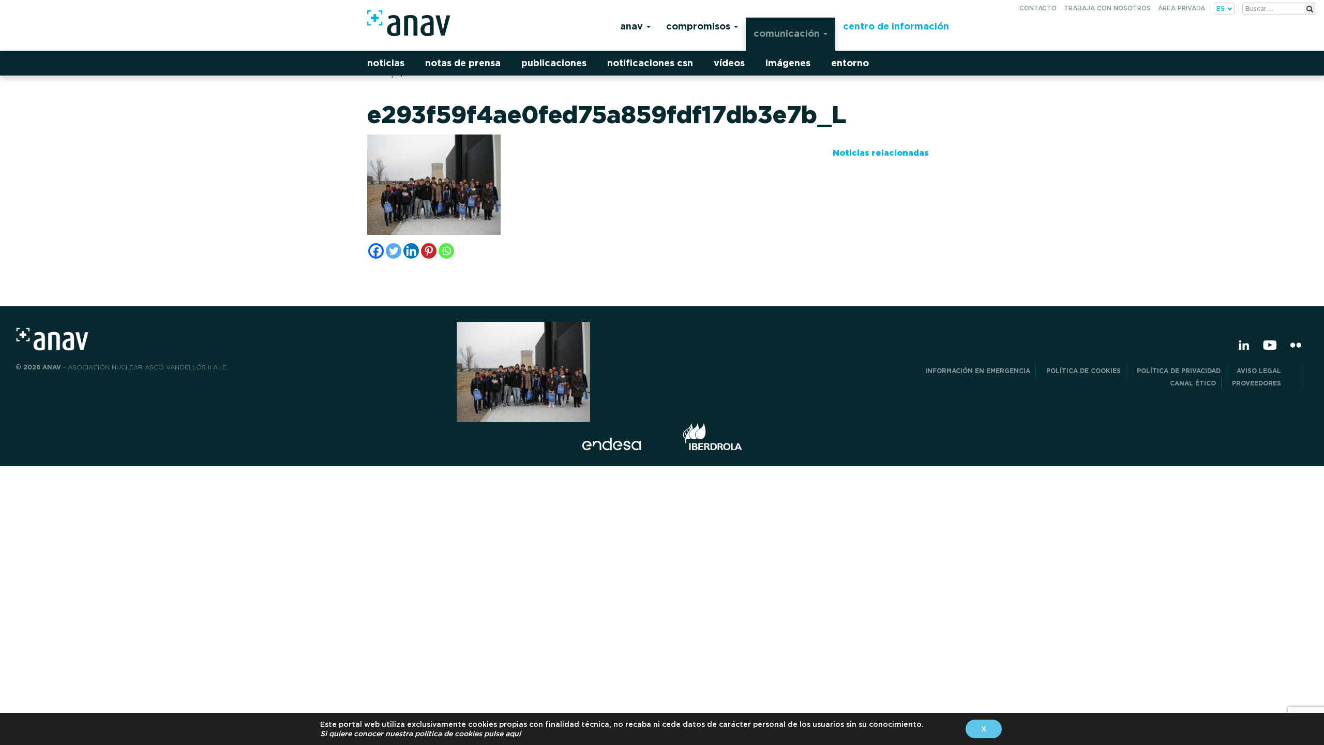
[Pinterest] (429, 251)
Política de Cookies (1083, 370)
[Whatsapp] (446, 251)
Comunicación (788, 33)
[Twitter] (393, 251)
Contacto (1038, 8)
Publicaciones (553, 62)
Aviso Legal (1267, 370)
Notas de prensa (463, 62)
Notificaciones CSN (650, 62)
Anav (632, 26)
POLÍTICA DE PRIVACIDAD (1179, 370)
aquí (513, 733)
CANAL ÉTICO (1193, 383)
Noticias (385, 62)
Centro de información (896, 26)
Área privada (1181, 8)
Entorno (850, 62)
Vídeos (729, 62)
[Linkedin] (411, 251)
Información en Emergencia (977, 370)
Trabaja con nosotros (1107, 8)
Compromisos (699, 26)
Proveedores (1265, 383)
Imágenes (787, 62)
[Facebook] (376, 251)
